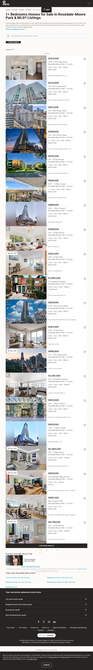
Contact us (34, 628)
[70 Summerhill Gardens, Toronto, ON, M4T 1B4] (46, 287)
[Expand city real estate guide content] (46, 599)
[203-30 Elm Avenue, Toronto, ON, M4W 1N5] (46, 165)
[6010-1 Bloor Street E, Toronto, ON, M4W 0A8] (46, 189)
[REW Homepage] (6, 3)
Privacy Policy (53, 657)
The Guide (23, 628)
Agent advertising (59, 628)
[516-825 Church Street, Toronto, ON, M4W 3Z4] (46, 141)
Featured (9, 49)
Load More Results (46, 546)
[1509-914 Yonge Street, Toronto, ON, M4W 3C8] (46, 67)
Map (48, 10)
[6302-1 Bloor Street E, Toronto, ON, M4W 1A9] (46, 214)
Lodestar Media (42, 640)
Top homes (10, 628)
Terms (72, 640)
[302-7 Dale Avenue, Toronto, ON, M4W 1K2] (46, 531)
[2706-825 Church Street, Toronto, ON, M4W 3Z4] (46, 311)
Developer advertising (78, 628)
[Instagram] (49, 622)
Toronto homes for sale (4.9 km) (18, 577)
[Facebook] (39, 622)
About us (45, 628)
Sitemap (51, 630)
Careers (41, 630)
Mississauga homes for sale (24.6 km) (61, 582)
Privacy (63, 640)
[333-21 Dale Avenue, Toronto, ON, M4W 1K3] (46, 238)
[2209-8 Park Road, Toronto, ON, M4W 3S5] (46, 336)
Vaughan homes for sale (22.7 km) (60, 577)
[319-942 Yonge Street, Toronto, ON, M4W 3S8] (46, 92)
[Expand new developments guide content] (46, 615)
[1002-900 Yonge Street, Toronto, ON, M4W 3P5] (46, 507)
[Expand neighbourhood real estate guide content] (46, 604)
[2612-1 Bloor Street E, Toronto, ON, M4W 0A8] (46, 409)
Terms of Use (82, 569)
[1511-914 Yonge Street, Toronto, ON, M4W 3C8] (46, 360)
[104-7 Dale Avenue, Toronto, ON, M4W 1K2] (46, 458)
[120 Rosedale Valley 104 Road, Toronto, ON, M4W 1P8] (46, 482)
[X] (44, 622)
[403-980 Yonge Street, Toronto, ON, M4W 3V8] (46, 116)
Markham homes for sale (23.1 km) (18, 582)
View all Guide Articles (30, 567)
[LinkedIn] (54, 622)
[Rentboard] (50, 635)
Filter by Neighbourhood (15, 29)
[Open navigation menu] (88, 4)
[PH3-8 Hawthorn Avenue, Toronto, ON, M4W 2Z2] (46, 385)
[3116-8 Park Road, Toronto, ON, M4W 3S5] (46, 263)
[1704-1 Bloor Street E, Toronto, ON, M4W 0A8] (46, 433)
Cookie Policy (32, 659)
